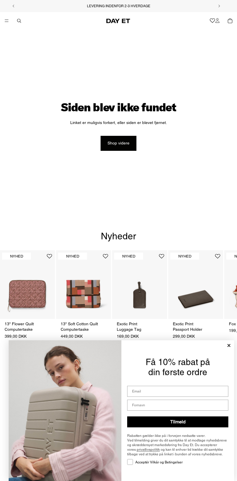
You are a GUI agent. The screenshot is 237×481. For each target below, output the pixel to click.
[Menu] (6, 20)
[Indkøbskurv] (230, 20)
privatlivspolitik (148, 450)
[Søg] (19, 20)
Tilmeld (178, 421)
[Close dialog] (229, 345)
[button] (49, 258)
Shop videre (118, 143)
